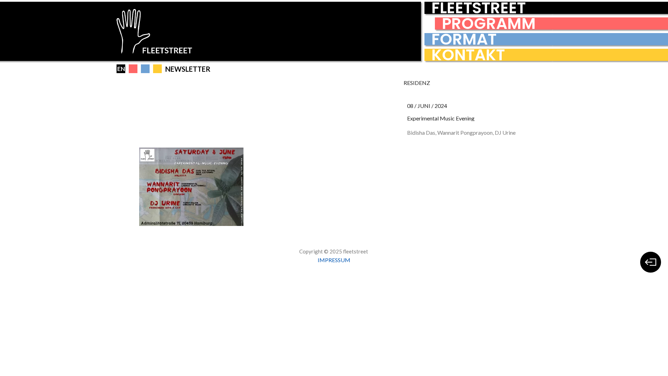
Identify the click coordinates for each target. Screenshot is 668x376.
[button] (133, 68)
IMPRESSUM (334, 260)
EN (121, 68)
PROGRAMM (489, 23)
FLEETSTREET (478, 8)
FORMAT (463, 39)
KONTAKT (468, 55)
